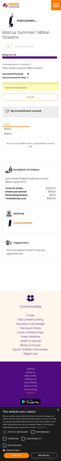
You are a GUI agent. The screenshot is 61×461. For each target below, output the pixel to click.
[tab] (16, 124)
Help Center (30, 375)
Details (30, 97)
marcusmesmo (23, 223)
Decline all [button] (44, 455)
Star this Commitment (24, 46)
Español (31, 392)
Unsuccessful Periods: (14, 77)
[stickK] (15, 5)
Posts (7, 124)
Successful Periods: (12, 73)
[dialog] (30, 434)
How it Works (30, 382)
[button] (30, 450)
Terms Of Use (30, 386)
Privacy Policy (30, 389)
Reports (8, 133)
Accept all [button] (16, 455)
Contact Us (30, 379)
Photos (7, 128)
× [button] (58, 410)
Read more (41, 427)
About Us (30, 372)
